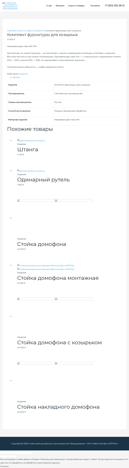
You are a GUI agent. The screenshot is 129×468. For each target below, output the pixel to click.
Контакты (95, 5)
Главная (11, 30)
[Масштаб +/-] (29, 453)
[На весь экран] (20, 453)
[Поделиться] (12, 453)
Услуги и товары (76, 5)
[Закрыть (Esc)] (4, 453)
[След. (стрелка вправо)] (12, 456)
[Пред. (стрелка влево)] (4, 456)
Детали (16, 77)
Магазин (60, 5)
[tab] (67, 77)
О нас (49, 5)
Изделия (39, 30)
